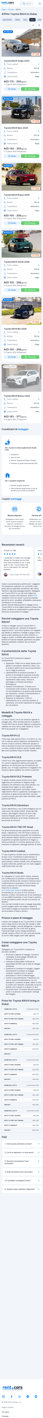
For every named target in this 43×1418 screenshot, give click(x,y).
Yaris (25, 20)
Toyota (11, 9)
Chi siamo (5, 1412)
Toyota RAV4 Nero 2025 (16, 128)
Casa (4, 9)
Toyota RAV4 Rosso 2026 (17, 195)
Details (13, 89)
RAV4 (32, 20)
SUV (35, 595)
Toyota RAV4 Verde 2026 (16, 262)
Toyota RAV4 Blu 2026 (15, 329)
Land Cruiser (7, 20)
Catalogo (5, 1416)
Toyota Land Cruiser (12, 890)
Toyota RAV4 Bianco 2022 (17, 396)
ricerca (27, 3)
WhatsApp (32, 89)
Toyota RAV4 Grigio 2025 (16, 61)
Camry (17, 20)
